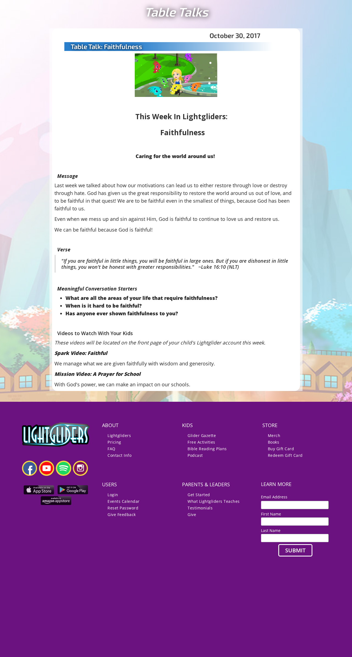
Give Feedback (122, 514)
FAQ (112, 448)
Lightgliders (119, 435)
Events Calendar (124, 501)
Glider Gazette (202, 435)
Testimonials (200, 508)
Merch (274, 435)
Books (273, 442)
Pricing (114, 442)
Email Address (276, 497)
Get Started (199, 494)
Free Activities (201, 442)
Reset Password (123, 508)
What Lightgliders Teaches (214, 501)
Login (113, 494)
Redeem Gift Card (285, 455)
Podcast (195, 455)
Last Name (270, 530)
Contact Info (119, 455)
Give (192, 514)
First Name (271, 514)
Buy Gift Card (281, 448)
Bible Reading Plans (207, 448)
